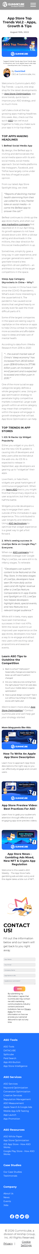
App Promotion (11, 1118)
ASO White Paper (12, 1136)
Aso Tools (16, 63)
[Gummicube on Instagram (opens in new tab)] (27, 1216)
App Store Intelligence (15, 1066)
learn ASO (11, 489)
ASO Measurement (13, 1103)
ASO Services (10, 1083)
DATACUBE (9, 1050)
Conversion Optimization (16, 1091)
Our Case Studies (12, 1172)
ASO (10, 120)
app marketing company (16, 224)
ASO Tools (8, 1046)
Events (7, 1201)
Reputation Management (17, 1099)
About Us (8, 1193)
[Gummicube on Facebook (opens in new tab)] (12, 1216)
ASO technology (18, 523)
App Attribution (11, 1062)
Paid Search (9, 1058)
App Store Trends (26, 61)
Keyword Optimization (15, 1087)
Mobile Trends (14, 61)
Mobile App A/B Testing (16, 1111)
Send (19, 989)
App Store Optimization (17, 93)
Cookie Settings (26, 1243)
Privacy (8, 1243)
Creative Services (12, 1095)
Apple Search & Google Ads (17, 1107)
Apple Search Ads (26, 63)
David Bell (20, 71)
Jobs (5, 1205)
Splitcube (8, 1054)
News (6, 1197)
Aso (30, 65)
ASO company (21, 552)
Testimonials (10, 1176)
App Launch (9, 1115)
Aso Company (23, 65)
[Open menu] (33, 5)
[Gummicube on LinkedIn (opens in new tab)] (17, 1216)
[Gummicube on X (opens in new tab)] (22, 1216)
